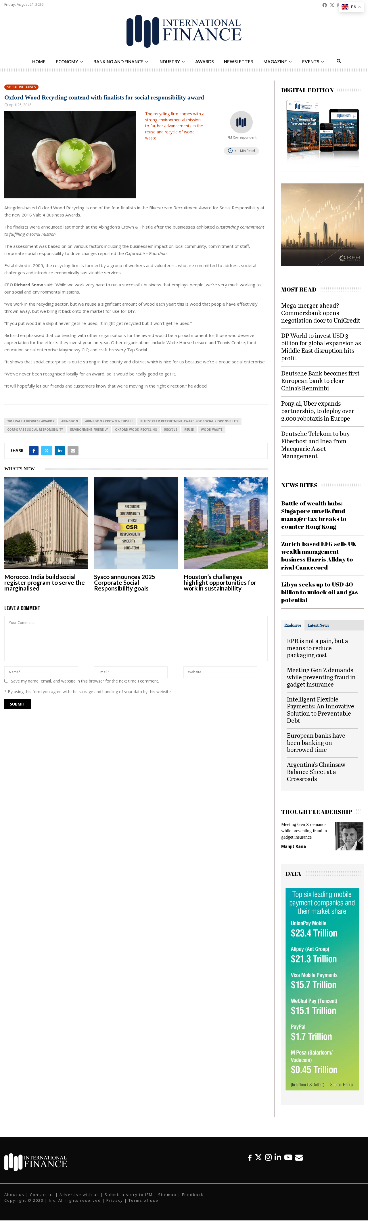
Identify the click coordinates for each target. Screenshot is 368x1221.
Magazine (275, 61)
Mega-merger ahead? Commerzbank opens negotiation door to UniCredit (320, 312)
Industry (169, 61)
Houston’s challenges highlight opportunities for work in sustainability (220, 582)
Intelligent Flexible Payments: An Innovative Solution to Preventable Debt (320, 709)
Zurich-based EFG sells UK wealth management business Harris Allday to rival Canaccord (318, 555)
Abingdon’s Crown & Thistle (109, 421)
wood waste (212, 430)
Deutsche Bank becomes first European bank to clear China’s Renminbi (320, 380)
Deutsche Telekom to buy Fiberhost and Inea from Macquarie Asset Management (315, 444)
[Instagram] (268, 1158)
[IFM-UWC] (324, 264)
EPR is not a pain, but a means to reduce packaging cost (317, 648)
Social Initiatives (21, 87)
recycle (170, 430)
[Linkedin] (278, 1158)
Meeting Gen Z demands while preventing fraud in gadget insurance (321, 677)
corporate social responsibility (35, 430)
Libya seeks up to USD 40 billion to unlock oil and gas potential (319, 592)
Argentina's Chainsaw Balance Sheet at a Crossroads (316, 771)
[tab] (292, 625)
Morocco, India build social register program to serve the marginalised (44, 582)
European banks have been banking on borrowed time (316, 742)
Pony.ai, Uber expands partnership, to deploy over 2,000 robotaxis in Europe (317, 410)
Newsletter (238, 61)
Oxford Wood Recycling (136, 430)
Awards (204, 61)
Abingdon (69, 421)
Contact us (42, 1195)
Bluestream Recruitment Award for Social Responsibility (189, 421)
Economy (67, 61)
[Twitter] (258, 1158)
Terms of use (143, 1200)
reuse (189, 430)
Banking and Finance (118, 61)
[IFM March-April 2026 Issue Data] (322, 1089)
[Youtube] (288, 1158)
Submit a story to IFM (129, 1195)
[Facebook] (250, 1158)
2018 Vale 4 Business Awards (30, 421)
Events (310, 61)
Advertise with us (79, 1195)
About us (14, 1195)
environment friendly (89, 430)
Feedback (193, 1195)
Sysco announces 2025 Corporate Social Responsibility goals (124, 582)
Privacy (114, 1200)
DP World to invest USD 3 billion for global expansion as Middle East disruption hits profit (321, 346)
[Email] (299, 1158)
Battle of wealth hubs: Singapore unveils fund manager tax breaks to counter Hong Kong (313, 515)
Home (38, 61)
